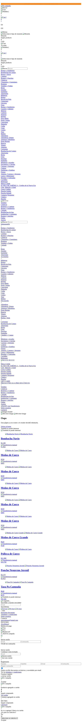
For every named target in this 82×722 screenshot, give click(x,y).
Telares (3, 145)
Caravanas (4, 122)
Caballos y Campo (7, 335)
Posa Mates (5, 118)
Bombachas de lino (7, 212)
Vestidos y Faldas (7, 86)
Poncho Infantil (6, 193)
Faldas (3, 218)
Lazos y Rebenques (7, 176)
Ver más (3, 599)
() (3, 19)
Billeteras (4, 95)
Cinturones (4, 101)
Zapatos (3, 90)
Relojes (3, 116)
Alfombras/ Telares (7, 138)
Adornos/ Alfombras (8, 139)
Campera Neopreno (7, 195)
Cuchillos (4, 180)
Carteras (3, 113)
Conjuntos (4, 149)
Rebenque (4, 182)
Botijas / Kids (5, 318)
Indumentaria (5, 224)
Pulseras (3, 115)
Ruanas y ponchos (7, 216)
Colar (3, 128)
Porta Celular (5, 120)
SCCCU (11, 360)
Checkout (4, 705)
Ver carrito (4, 695)
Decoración (5, 301)
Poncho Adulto (6, 191)
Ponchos (4, 159)
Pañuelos (4, 124)
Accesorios (4, 257)
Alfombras (4, 136)
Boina (3, 155)
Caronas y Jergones (7, 166)
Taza (2, 132)
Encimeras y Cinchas (8, 164)
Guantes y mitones (7, 109)
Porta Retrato (5, 141)
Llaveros (4, 103)
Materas (3, 111)
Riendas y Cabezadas (8, 178)
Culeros (3, 168)
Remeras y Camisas (7, 206)
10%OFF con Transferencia (10, 406)
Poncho (3, 199)
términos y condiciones (13, 672)
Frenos (3, 172)
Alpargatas (4, 93)
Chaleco (3, 197)
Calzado (3, 210)
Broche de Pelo (6, 99)
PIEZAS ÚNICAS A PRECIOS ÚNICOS (15, 383)
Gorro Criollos (6, 189)
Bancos (3, 143)
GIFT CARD (5, 381)
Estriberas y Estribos (8, 170)
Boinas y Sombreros (8, 70)
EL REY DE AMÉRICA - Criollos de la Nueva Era (18, 185)
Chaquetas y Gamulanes (9, 82)
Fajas (2, 105)
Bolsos (3, 97)
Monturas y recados (7, 162)
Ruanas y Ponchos (7, 78)
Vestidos (4, 203)
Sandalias (4, 92)
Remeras (4, 84)
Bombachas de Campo (8, 151)
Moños (3, 134)
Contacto (4, 410)
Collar (3, 126)
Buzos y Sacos (6, 74)
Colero (3, 130)
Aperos (3, 220)
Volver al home (6, 426)
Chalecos (4, 80)
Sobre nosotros (6, 408)
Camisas (4, 76)
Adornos (4, 147)
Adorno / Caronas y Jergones (10, 174)
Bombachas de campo (8, 72)
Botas (3, 88)
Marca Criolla (5, 183)
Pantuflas (4, 160)
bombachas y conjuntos (9, 214)
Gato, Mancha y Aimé (8, 187)
